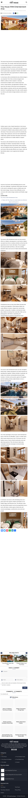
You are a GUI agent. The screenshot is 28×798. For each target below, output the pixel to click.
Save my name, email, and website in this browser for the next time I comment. (14, 684)
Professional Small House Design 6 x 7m (21, 664)
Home (2, 10)
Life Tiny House (12, 796)
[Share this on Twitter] (15, 13)
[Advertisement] (14, 45)
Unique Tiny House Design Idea (21, 709)
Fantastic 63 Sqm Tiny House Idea (20, 735)
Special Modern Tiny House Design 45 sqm (7, 735)
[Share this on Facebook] (13, 13)
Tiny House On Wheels (8, 10)
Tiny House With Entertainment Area (9, 197)
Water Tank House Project (21, 722)
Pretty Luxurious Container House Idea (7, 722)
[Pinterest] (16, 749)
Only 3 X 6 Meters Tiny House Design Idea (7, 710)
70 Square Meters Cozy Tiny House (8, 664)
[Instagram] (14, 749)
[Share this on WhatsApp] (17, 13)
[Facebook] (12, 749)
